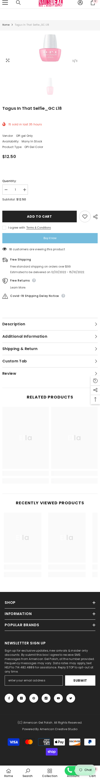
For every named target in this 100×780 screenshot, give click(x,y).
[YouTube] (58, 698)
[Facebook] (9, 698)
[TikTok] (46, 698)
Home (6, 25)
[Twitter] (70, 698)
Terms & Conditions (38, 227)
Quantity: (9, 181)
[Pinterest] (33, 698)
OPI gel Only (24, 136)
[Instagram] (21, 698)
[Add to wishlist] (85, 216)
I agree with (16, 228)
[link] (25, 473)
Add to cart (39, 216)
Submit (80, 680)
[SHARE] (94, 216)
